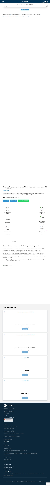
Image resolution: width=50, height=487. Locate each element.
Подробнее (25, 329)
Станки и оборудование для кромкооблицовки (30, 14)
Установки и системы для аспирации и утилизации (14, 433)
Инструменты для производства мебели (12, 436)
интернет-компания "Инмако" (9, 417)
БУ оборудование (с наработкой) (10, 426)
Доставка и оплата (7, 448)
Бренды (5, 434)
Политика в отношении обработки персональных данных (15, 450)
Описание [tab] (14, 241)
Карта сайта (6, 413)
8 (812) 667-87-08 (7, 459)
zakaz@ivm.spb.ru (45, 2)
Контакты (6, 447)
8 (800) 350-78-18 (7, 460)
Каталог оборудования (15, 14)
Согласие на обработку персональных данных (13, 451)
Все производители (8, 439)
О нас (5, 443)
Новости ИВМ (6, 445)
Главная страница (6, 14)
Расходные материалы (8, 437)
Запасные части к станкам (9, 431)
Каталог (5, 424)
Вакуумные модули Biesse (9, 428)
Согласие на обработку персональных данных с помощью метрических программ (20, 453)
